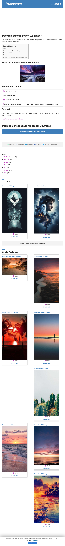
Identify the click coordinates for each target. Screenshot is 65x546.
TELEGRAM (29, 144)
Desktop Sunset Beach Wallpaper (12, 51)
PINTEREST (54, 144)
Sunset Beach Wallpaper (41, 256)
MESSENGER (21, 144)
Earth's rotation (9, 157)
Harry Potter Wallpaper (8, 186)
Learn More (35, 540)
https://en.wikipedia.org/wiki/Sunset (12, 119)
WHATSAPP (11, 144)
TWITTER (47, 144)
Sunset (5, 55)
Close (32, 543)
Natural (6, 162)
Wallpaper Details (7, 53)
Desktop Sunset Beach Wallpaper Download (15, 57)
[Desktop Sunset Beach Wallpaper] (32, 74)
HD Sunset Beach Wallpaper (42, 312)
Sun (5, 167)
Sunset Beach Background (10, 312)
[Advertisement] (32, 20)
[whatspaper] (13, 4)
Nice (5, 165)
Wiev (5, 173)
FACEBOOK (38, 144)
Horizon (6, 159)
